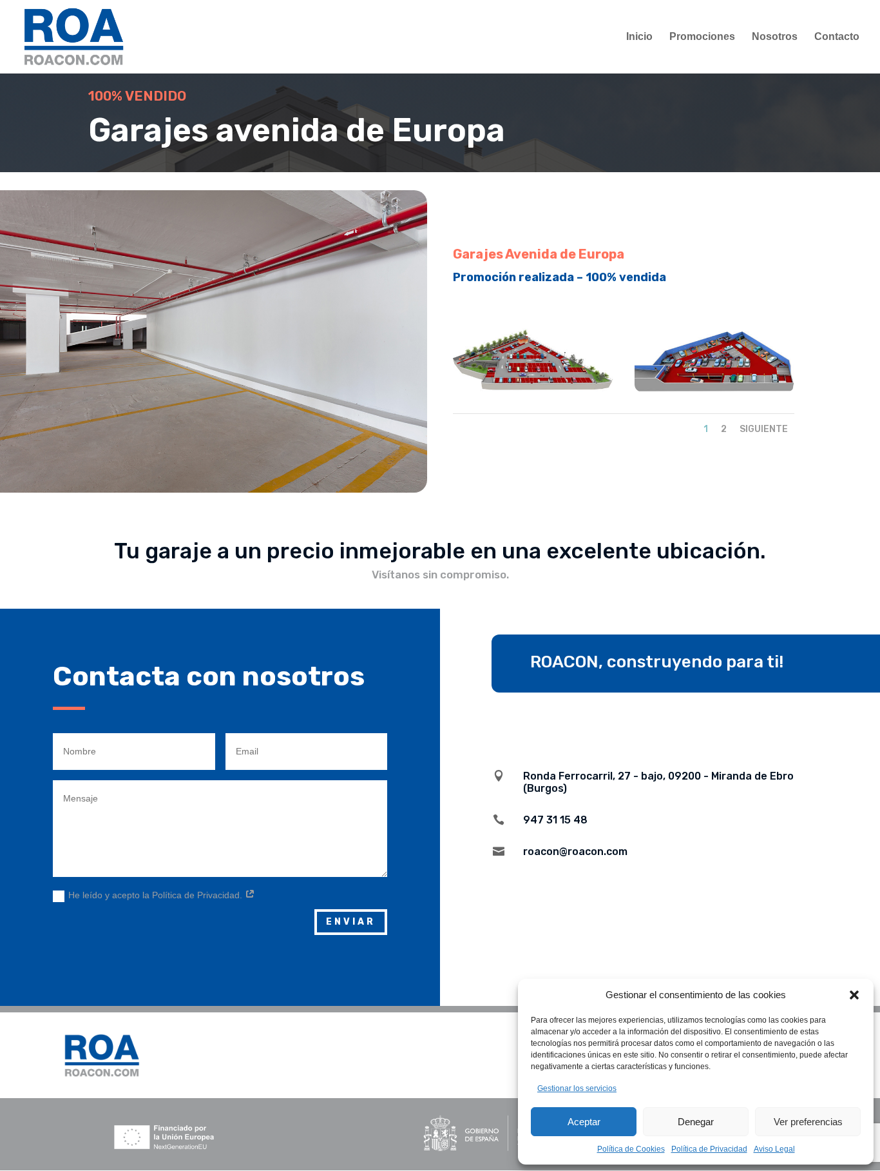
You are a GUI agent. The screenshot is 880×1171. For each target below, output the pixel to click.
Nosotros (775, 37)
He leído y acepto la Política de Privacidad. (156, 895)
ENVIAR (351, 921)
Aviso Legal (774, 1149)
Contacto (836, 37)
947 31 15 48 (555, 820)
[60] (715, 388)
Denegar (696, 1121)
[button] (854, 995)
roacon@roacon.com (575, 851)
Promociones (702, 37)
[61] (533, 388)
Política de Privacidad (709, 1149)
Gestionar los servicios (577, 1088)
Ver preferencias (808, 1121)
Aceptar (584, 1121)
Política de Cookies (631, 1149)
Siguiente (764, 429)
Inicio (639, 37)
